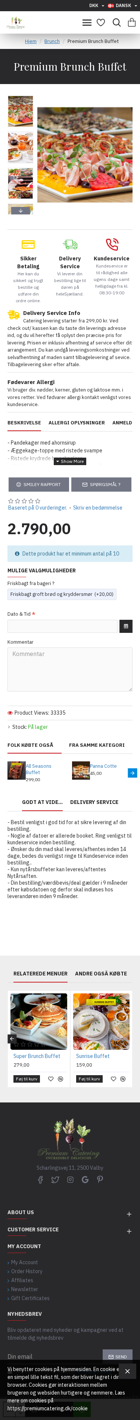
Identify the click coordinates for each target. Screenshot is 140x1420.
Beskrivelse (24, 423)
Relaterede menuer (40, 974)
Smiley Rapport (42, 484)
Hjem (31, 41)
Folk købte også (30, 745)
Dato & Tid (19, 614)
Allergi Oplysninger (77, 423)
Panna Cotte (103, 766)
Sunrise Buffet (93, 1056)
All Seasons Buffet (39, 769)
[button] (20, 97)
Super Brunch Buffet (36, 1056)
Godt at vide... (42, 802)
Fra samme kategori (97, 745)
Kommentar (20, 642)
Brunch (52, 41)
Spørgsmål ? (105, 484)
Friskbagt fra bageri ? (31, 583)
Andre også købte (101, 974)
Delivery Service (94, 802)
